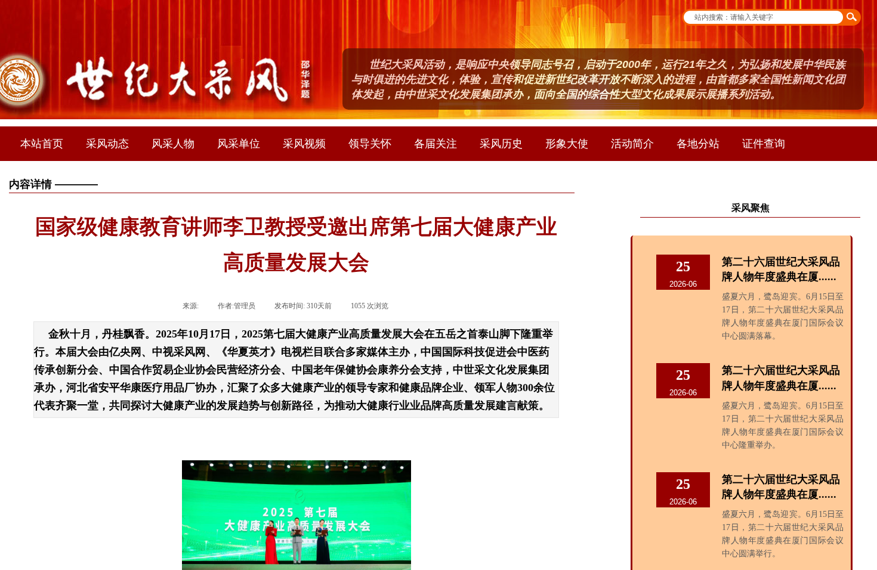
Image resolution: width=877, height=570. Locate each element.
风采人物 (173, 144)
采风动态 (107, 144)
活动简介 (632, 144)
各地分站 (698, 144)
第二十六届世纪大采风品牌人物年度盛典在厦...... (781, 269)
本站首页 (41, 144)
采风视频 (304, 144)
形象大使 (566, 144)
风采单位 (238, 144)
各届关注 (435, 144)
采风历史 (501, 144)
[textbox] (762, 17)
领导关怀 (369, 144)
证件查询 (763, 144)
